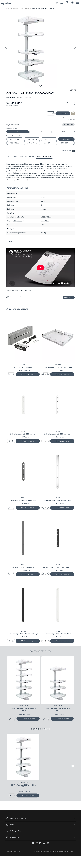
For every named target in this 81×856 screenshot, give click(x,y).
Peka (12, 824)
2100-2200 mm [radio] (32, 139)
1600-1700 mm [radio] (49, 143)
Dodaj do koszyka (64, 113)
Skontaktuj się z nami (18, 818)
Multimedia (14, 837)
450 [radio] (17, 132)
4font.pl (71, 851)
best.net (48, 851)
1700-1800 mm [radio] (32, 143)
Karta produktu (66, 151)
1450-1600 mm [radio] (66, 143)
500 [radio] (40, 132)
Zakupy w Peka (16, 831)
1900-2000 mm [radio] (66, 139)
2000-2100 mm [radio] (49, 139)
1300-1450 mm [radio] (14, 139)
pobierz (67, 297)
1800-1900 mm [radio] (14, 143)
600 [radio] (63, 132)
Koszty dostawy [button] (71, 119)
